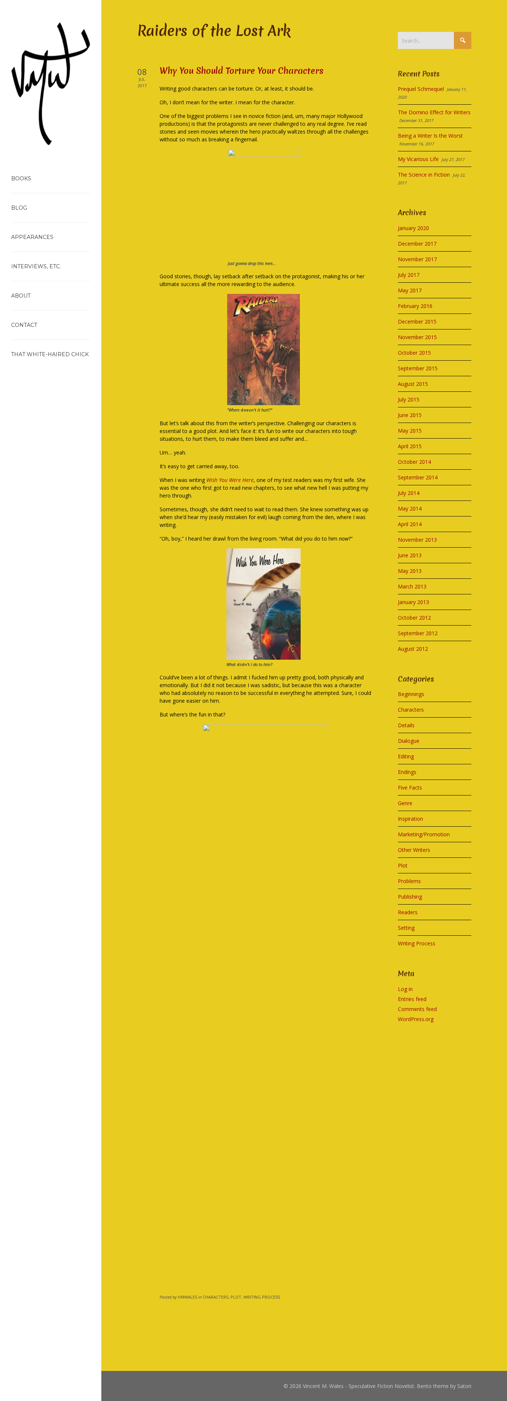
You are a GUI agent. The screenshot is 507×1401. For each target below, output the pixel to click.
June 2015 (410, 415)
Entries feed (412, 999)
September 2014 (418, 477)
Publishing (410, 896)
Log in (405, 988)
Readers (408, 912)
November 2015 (417, 337)
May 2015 (410, 430)
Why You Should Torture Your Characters (242, 71)
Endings (407, 771)
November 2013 (417, 539)
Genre (405, 803)
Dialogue (408, 740)
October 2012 (414, 617)
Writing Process (416, 943)
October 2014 (414, 461)
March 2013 (412, 586)
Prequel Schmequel (421, 88)
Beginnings (411, 694)
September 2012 (418, 633)
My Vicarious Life (418, 159)
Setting (406, 927)
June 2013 (410, 555)
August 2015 (413, 383)
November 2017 (417, 259)
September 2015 (418, 368)
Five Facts (410, 787)
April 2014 (410, 524)
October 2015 (414, 352)
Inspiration (410, 818)
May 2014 (410, 508)
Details (406, 725)
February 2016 (415, 305)
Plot (403, 865)
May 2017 (410, 290)
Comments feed (417, 1009)
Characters (411, 709)
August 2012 (413, 648)
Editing (406, 756)
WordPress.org (416, 1019)
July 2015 (408, 399)
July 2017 (408, 274)
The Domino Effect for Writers (434, 112)
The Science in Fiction (424, 174)
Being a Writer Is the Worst (430, 135)
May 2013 (410, 570)
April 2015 (410, 446)
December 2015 (417, 321)
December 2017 (417, 243)
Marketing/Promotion (424, 834)
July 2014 (408, 492)
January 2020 (413, 228)
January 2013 (413, 602)
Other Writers (414, 849)
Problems (409, 881)
